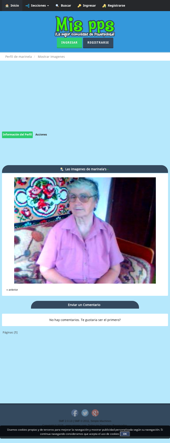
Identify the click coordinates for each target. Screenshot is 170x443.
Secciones (38, 5)
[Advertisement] (85, 101)
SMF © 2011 (81, 421)
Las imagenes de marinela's (85, 169)
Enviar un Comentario (84, 305)
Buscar (65, 5)
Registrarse (115, 5)
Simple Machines (101, 421)
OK (125, 434)
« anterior (12, 289)
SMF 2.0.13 (65, 421)
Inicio (14, 5)
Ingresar (88, 5)
